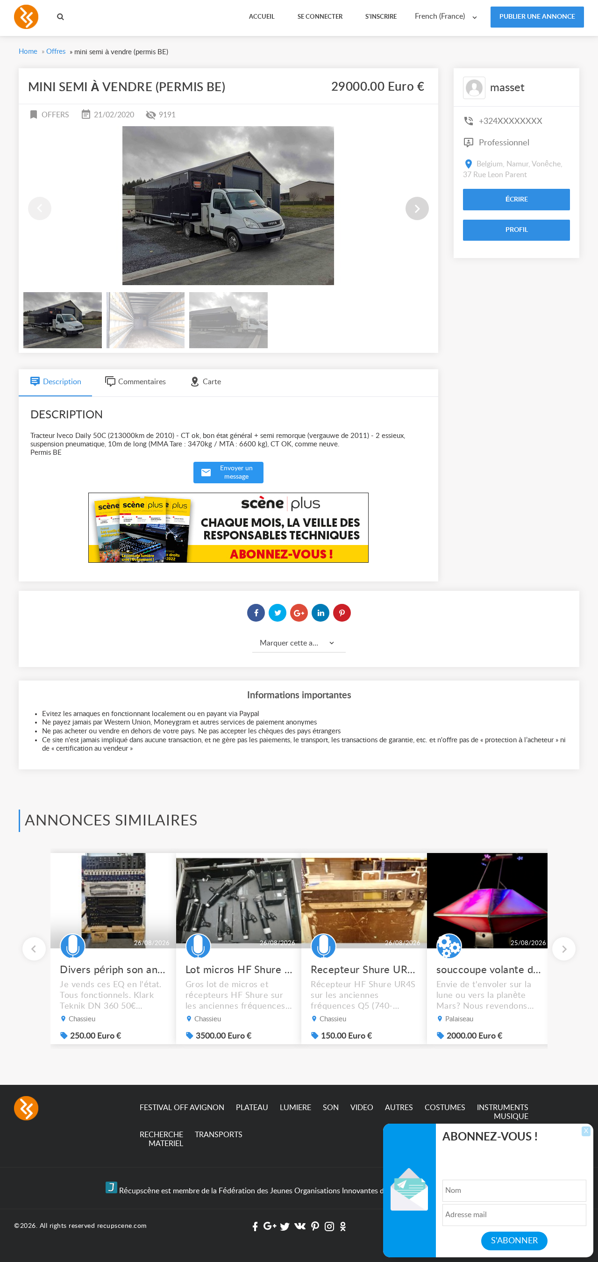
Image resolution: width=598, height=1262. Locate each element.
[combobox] (448, 17)
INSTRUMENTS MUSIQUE (502, 1112)
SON (331, 1107)
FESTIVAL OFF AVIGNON (182, 1107)
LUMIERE (295, 1107)
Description (62, 382)
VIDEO (361, 1107)
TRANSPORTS (218, 1135)
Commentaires (142, 382)
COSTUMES (445, 1107)
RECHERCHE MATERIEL (161, 1139)
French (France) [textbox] (440, 16)
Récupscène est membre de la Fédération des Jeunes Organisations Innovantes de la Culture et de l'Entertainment (304, 1191)
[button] (417, 208)
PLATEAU (252, 1107)
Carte (212, 382)
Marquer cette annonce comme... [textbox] (303, 643)
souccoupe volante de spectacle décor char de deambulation (490, 970)
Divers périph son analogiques (113, 970)
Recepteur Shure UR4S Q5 (364, 970)
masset (507, 87)
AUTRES (399, 1107)
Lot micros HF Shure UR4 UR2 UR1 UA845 (239, 970)
